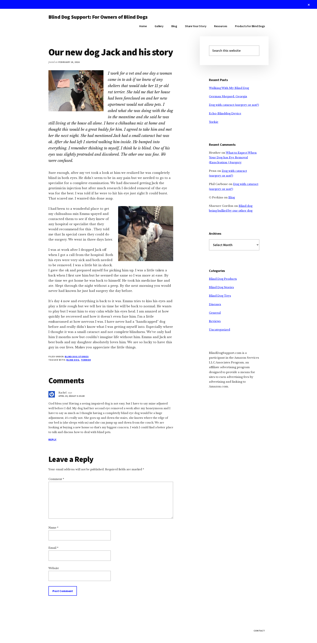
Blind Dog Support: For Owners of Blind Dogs (97, 17)
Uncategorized (219, 329)
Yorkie (213, 122)
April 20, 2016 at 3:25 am (72, 396)
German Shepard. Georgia (228, 96)
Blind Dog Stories (76, 356)
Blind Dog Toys (220, 295)
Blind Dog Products (223, 279)
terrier (86, 359)
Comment (56, 479)
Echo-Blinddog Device (225, 113)
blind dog (72, 359)
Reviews (215, 321)
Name (53, 527)
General (215, 312)
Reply (52, 439)
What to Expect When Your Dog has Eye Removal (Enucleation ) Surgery (233, 157)
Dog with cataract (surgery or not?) (234, 105)
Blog (231, 197)
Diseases (215, 304)
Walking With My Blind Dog (229, 88)
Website (53, 568)
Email (53, 547)
